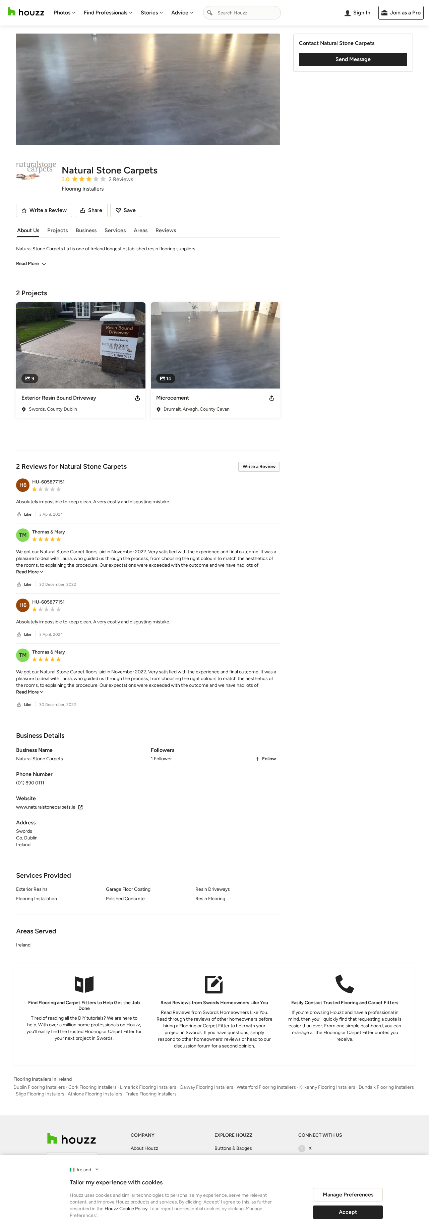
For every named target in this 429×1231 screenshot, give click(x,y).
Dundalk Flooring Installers (386, 1087)
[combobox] (242, 12)
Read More (27, 263)
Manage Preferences (348, 1194)
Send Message (353, 59)
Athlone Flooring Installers (95, 1094)
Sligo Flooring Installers (40, 1094)
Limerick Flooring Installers (148, 1087)
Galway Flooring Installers (206, 1087)
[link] (30, 572)
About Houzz (144, 1148)
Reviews (166, 230)
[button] (148, 502)
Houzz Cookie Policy (126, 1209)
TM (23, 535)
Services (115, 230)
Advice (179, 12)
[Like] (19, 514)
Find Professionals (105, 12)
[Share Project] (137, 398)
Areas (140, 230)
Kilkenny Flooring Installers (327, 1087)
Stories (149, 12)
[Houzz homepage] (26, 11)
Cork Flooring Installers (92, 1087)
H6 (22, 485)
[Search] (210, 12)
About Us (28, 230)
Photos (62, 12)
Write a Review (259, 466)
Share (95, 210)
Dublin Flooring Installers (39, 1087)
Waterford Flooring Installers (266, 1087)
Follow (269, 759)
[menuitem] (65, 12)
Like (28, 514)
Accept (348, 1212)
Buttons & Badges (233, 1148)
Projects (57, 230)
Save (130, 210)
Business (86, 230)
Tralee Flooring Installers (151, 1094)
